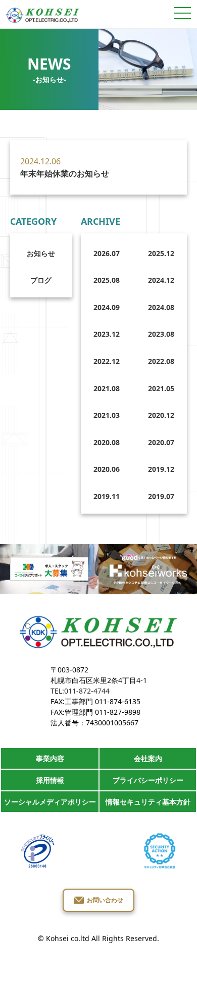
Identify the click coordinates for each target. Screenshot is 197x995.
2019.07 (161, 496)
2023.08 (161, 334)
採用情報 (50, 780)
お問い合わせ (105, 900)
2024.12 (161, 280)
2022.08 (161, 361)
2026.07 (106, 253)
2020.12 (161, 415)
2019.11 (106, 496)
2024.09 (106, 307)
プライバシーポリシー (148, 780)
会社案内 (148, 758)
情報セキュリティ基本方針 (148, 801)
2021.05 (161, 388)
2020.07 (161, 442)
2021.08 (106, 388)
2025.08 (106, 280)
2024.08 (161, 307)
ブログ (41, 280)
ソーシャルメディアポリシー (50, 801)
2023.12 (106, 334)
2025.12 (161, 253)
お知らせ (41, 253)
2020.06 (106, 469)
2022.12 (106, 361)
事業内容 (50, 758)
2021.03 (106, 415)
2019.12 (161, 469)
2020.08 (106, 442)
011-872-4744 (87, 691)
